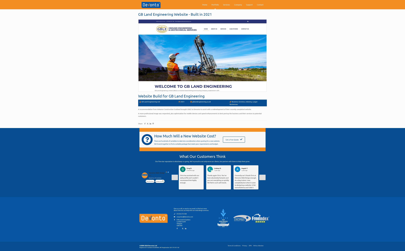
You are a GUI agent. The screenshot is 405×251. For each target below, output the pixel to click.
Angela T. (244, 168)
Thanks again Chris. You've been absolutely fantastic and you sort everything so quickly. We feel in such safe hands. (218, 179)
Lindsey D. (217, 168)
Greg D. (189, 168)
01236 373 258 (182, 214)
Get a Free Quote (232, 140)
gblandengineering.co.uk (201, 102)
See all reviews (150, 181)
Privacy (244, 245)
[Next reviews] (262, 177)
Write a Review (258, 245)
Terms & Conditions (234, 245)
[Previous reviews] (175, 177)
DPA (250, 245)
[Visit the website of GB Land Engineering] (202, 55)
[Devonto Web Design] (151, 4)
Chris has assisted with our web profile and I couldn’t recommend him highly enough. (189, 179)
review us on (159, 181)
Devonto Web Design (157, 173)
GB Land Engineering (187, 96)
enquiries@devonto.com (185, 217)
